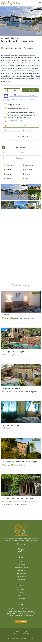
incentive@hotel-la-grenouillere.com (18, 108)
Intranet (21, 593)
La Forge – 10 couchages (13, 352)
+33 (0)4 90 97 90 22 (14, 104)
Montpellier (9, 504)
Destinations (21, 570)
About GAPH (21, 595)
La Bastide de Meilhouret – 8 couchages (19, 462)
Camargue (28, 502)
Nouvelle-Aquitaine (31, 392)
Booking (21, 562)
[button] (21, 621)
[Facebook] (17, 544)
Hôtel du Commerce (10, 425)
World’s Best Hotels (21, 567)
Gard (3, 504)
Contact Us (21, 579)
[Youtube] (24, 544)
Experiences (21, 573)
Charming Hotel (15, 38)
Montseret (7, 355)
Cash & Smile (5, 38)
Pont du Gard (24, 504)
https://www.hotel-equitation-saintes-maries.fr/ (21, 112)
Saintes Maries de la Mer (13, 48)
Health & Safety (21, 576)
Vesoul (6, 318)
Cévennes (21, 502)
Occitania (29, 48)
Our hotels (21, 564)
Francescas (8, 392)
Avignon (14, 502)
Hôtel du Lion (8, 315)
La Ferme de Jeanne (11, 388)
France (32, 318)
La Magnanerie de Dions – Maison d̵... (18, 498)
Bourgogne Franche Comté (20, 318)
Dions (6, 502)
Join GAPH (21, 590)
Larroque (7, 465)
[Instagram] (21, 544)
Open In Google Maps (21, 126)
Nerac (22, 392)
